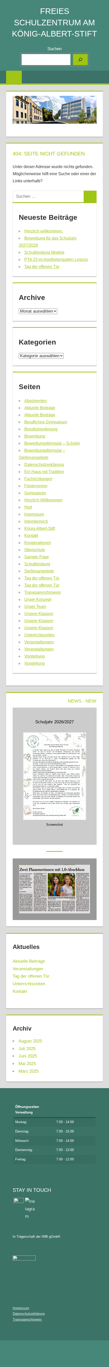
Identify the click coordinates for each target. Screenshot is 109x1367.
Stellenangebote (39, 571)
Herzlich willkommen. (43, 231)
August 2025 (30, 1041)
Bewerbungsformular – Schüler (52, 443)
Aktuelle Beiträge (39, 408)
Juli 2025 (27, 1048)
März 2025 (29, 1071)
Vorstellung (34, 656)
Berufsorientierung (41, 429)
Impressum (34, 514)
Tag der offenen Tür (41, 266)
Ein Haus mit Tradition (44, 472)
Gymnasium (35, 493)
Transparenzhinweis (42, 592)
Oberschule (34, 550)
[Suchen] (80, 59)
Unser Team (35, 606)
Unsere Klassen (38, 613)
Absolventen (35, 401)
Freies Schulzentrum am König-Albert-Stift (54, 23)
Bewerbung (34, 436)
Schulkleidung (37, 564)
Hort (28, 507)
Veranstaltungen (39, 642)
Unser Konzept (37, 599)
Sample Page (36, 557)
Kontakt (31, 535)
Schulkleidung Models (44, 252)
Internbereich (36, 521)
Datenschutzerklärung (44, 464)
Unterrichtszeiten (39, 635)
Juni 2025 (28, 1056)
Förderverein (35, 486)
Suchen (54, 48)
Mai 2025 (27, 1063)
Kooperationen (37, 543)
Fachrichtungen (38, 479)
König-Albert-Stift (39, 528)
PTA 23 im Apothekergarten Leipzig (56, 259)
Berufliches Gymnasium (45, 422)
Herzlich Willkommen (43, 500)
